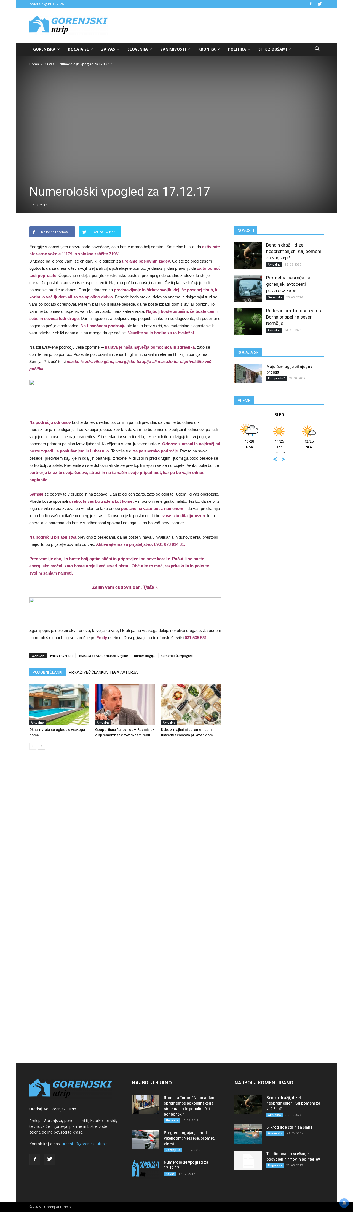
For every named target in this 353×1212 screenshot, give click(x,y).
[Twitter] (319, 4)
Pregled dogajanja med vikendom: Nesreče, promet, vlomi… (189, 1138)
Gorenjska (44, 49)
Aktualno (37, 722)
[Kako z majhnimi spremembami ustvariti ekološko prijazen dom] (191, 704)
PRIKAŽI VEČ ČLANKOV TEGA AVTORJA (103, 672)
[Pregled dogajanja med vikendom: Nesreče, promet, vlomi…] (145, 1139)
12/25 (309, 444)
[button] (317, 49)
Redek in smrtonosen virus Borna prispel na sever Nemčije (293, 317)
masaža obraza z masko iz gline (103, 655)
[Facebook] (310, 4)
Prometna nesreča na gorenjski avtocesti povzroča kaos (288, 284)
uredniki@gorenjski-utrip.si (85, 1143)
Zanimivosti (173, 49)
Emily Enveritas (61, 655)
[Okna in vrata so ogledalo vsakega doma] (59, 704)
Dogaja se (78, 49)
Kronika (207, 49)
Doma (34, 64)
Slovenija (137, 49)
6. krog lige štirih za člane (289, 1127)
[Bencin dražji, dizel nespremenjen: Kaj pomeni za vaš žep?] (248, 255)
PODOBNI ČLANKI (47, 672)
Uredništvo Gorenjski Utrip (52, 1109)
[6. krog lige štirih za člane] (248, 1134)
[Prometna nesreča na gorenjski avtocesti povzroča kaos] (248, 288)
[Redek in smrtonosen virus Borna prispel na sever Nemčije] (248, 321)
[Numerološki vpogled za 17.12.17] (145, 1169)
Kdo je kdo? (276, 378)
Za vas (108, 49)
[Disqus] (125, 838)
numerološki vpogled (177, 655)
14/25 (279, 444)
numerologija (144, 655)
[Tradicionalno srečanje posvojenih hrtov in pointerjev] (248, 1160)
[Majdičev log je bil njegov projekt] (248, 373)
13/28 (249, 444)
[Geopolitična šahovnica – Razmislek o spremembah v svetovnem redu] (125, 704)
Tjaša (148, 587)
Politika (237, 49)
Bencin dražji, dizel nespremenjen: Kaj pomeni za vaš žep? (293, 251)
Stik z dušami (272, 49)
